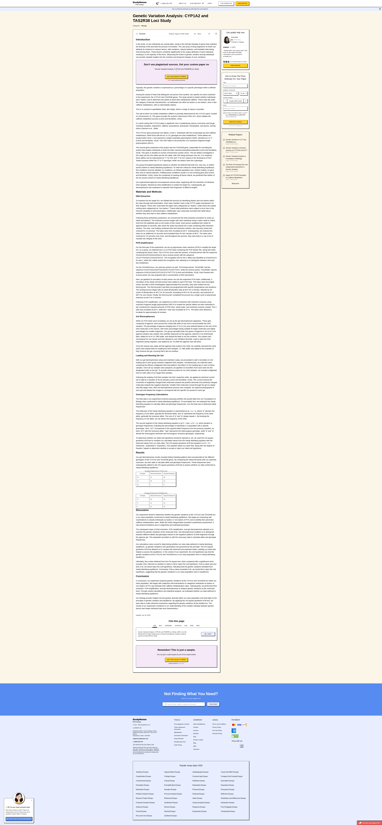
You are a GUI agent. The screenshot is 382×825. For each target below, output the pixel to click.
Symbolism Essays (171, 802)
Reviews (196, 733)
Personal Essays (198, 789)
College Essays (169, 776)
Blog (194, 743)
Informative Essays (142, 789)
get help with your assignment (19, 819)
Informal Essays (169, 811)
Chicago (178, 625)
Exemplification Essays (172, 785)
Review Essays (169, 807)
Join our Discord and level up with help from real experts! (190, 9)
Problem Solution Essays (145, 794)
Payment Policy (217, 733)
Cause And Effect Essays (230, 772)
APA (154, 625)
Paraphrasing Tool (180, 742)
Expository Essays (227, 785)
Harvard (168, 625)
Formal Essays (141, 811)
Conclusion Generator (181, 735)
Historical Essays (142, 807)
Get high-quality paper (176, 76)
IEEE (191, 625)
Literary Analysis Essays (201, 802)
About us (182, 3)
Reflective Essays (227, 794)
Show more (235, 183)
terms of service (233, 114)
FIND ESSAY (213, 704)
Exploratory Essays (199, 785)
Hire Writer (242, 3)
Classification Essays (143, 776)
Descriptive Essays (227, 781)
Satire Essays (197, 798)
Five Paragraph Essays (229, 807)
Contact (195, 727)
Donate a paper (198, 740)
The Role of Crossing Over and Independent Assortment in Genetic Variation (237, 167)
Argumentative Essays (172, 772)
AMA (197, 625)
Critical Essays (169, 781)
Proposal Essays (198, 794)
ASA (185, 625)
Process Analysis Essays (173, 794)
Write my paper (235, 122)
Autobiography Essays (200, 772)
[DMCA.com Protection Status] (235, 736)
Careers (195, 730)
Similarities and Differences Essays (233, 798)
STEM (210, 3)
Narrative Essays (170, 789)
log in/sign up (226, 3)
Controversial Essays (143, 781)
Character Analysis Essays (145, 802)
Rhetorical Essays (170, 798)
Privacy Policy (216, 727)
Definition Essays (198, 781)
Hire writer (235, 65)
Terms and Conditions (219, 724)
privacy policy (242, 114)
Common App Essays (200, 776)
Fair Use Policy (217, 730)
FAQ (194, 736)
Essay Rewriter (179, 738)
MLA (160, 625)
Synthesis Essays (170, 816)
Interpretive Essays (227, 802)
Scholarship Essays (228, 811)
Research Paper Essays (144, 798)
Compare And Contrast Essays (232, 776)
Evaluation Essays (142, 785)
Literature (196, 749)
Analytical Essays (142, 772)
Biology (144, 26)
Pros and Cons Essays (144, 816)
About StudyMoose (199, 724)
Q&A (194, 746)
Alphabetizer (178, 732)
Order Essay (178, 745)
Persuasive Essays (227, 789)
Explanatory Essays (199, 811)
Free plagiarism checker (181, 724)
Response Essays (198, 807)
